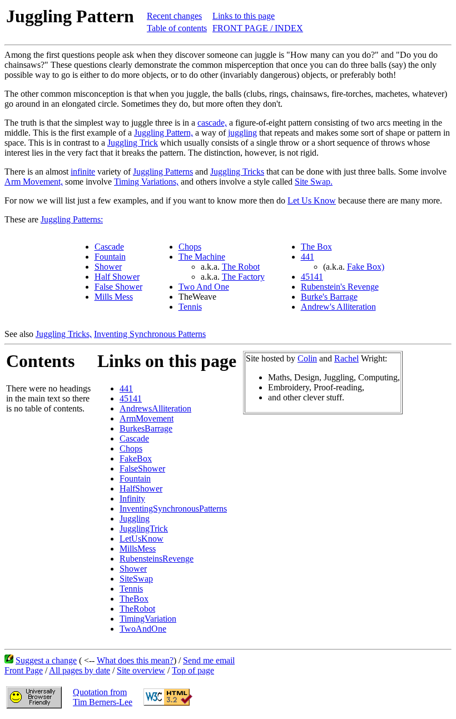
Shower (108, 266)
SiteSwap (136, 578)
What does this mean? (135, 660)
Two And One (204, 286)
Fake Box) (365, 266)
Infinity (132, 498)
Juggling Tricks (237, 171)
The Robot (241, 266)
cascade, (212, 122)
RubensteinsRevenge (157, 558)
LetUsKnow (141, 538)
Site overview (141, 670)
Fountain (110, 256)
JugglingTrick (144, 528)
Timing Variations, (146, 181)
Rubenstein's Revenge (340, 286)
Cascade (109, 246)
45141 (312, 276)
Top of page (193, 670)
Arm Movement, (33, 181)
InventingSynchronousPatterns (173, 508)
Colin (307, 358)
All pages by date (79, 670)
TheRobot (137, 608)
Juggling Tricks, (64, 334)
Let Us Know (312, 200)
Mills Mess (114, 296)
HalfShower (141, 488)
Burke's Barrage (329, 296)
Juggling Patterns (163, 171)
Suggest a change (46, 660)
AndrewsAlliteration (155, 408)
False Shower (118, 286)
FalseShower (142, 468)
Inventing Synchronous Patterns (150, 334)
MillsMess (138, 548)
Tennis (190, 306)
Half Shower (117, 276)
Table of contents (177, 28)
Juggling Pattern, (163, 132)
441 (307, 256)
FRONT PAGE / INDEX (257, 28)
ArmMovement (147, 418)
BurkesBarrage (146, 428)
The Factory (243, 276)
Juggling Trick (132, 142)
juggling (242, 132)
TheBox (134, 598)
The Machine (202, 256)
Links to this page (243, 16)
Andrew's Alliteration (338, 306)
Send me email (209, 660)
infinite (83, 171)
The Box (316, 246)
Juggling (135, 518)
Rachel (346, 358)
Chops (190, 246)
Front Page (23, 670)
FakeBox (136, 458)
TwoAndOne (143, 628)
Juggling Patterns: (72, 219)
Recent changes (174, 16)
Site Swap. (314, 181)
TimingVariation (148, 618)
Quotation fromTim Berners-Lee (102, 697)
